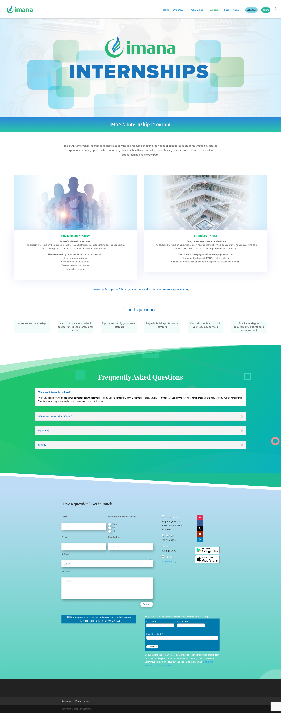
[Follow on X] (200, 528)
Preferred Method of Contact (122, 517)
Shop (226, 10)
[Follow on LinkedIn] (200, 539)
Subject (65, 554)
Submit (146, 604)
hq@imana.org (169, 561)
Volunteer (251, 10)
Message (65, 571)
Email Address (115, 537)
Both (114, 531)
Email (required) (154, 634)
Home (166, 10)
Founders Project (205, 235)
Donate (265, 10)
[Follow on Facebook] (200, 523)
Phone (115, 524)
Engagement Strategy (75, 235)
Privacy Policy (82, 701)
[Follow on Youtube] (200, 534)
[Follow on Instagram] (200, 517)
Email (114, 527)
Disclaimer (66, 701)
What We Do (197, 10)
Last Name (182, 621)
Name (64, 517)
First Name (152, 621)
